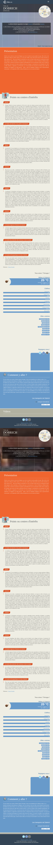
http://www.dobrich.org (32, 32)
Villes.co (9, 2)
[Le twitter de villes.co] (40, 353)
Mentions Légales (24, 422)
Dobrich (30, 24)
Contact (30, 422)
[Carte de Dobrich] (45, 12)
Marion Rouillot (11, 267)
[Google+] (47, 353)
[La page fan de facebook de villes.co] (43, 353)
